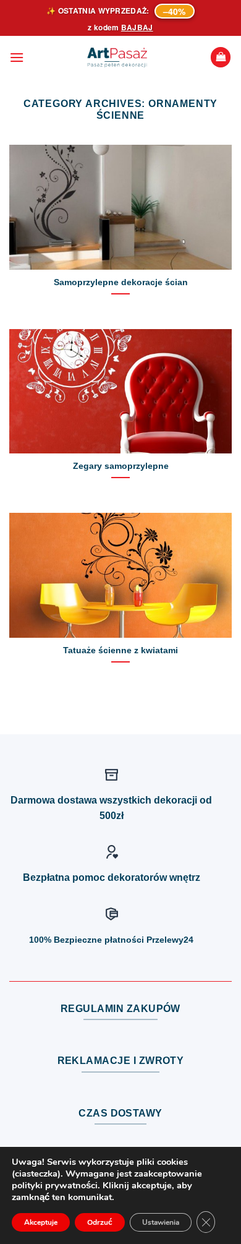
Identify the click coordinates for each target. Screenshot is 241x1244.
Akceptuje (40, 1222)
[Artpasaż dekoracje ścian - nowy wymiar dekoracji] (117, 57)
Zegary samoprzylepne (121, 466)
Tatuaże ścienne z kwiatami (120, 650)
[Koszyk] (220, 57)
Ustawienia (160, 1222)
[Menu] (16, 57)
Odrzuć (99, 1222)
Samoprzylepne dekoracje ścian (121, 282)
